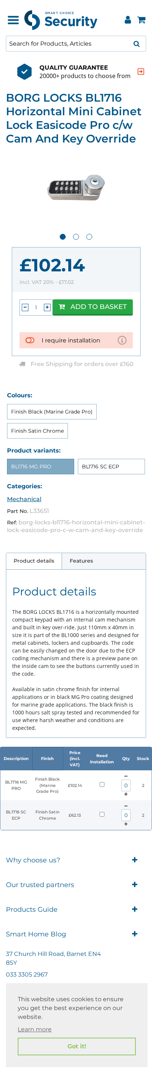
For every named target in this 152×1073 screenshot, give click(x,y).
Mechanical (24, 499)
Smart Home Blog (36, 934)
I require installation (71, 340)
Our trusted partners (40, 885)
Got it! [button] (77, 1046)
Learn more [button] (35, 1029)
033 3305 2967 (27, 974)
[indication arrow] (141, 71)
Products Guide (32, 909)
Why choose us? (33, 860)
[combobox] (76, 44)
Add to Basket (98, 307)
